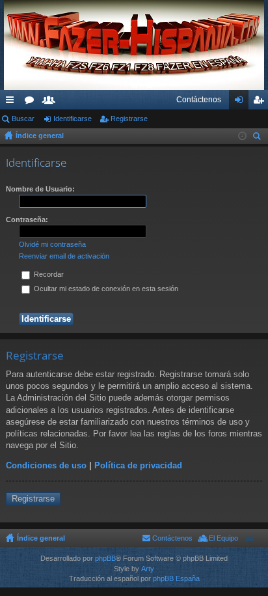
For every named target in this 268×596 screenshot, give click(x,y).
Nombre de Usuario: (40, 189)
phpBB (105, 558)
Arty (147, 569)
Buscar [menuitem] (258, 137)
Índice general (40, 135)
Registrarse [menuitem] (261, 102)
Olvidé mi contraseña (52, 244)
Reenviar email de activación (64, 256)
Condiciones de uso (46, 465)
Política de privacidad (138, 465)
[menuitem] (198, 99)
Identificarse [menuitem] (241, 102)
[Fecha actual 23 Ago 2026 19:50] (242, 136)
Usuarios (51, 102)
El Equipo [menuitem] (223, 538)
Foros (32, 102)
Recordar (48, 274)
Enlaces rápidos (12, 102)
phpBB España (176, 578)
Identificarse (72, 118)
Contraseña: (27, 219)
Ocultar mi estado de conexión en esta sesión (105, 288)
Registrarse (129, 118)
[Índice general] (134, 45)
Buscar (23, 118)
